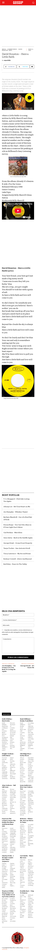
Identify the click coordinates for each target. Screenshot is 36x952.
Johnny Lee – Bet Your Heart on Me (16, 506)
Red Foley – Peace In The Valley (15, 564)
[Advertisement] (18, 24)
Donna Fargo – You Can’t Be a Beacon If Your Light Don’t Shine (17, 526)
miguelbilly (7, 60)
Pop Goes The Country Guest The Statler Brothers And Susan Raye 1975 (9, 822)
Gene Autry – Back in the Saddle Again (18, 537)
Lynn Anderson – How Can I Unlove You (26, 787)
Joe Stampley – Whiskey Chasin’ (15, 512)
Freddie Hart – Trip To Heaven (27, 892)
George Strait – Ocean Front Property (17, 543)
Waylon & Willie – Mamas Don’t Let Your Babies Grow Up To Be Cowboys (8, 893)
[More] (32, 66)
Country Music (12, 49)
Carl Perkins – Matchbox (12, 532)
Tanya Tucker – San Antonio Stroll (16, 548)
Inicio (4, 49)
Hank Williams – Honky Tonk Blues (26, 720)
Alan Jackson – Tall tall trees (9, 786)
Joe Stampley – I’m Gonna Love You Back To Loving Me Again (9, 668)
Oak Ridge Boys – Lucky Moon (26, 754)
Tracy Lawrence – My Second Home (17, 553)
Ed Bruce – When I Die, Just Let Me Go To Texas (26, 820)
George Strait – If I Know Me (27, 666)
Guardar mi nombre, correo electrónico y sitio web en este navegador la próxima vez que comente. (17, 632)
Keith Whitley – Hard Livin (7, 720)
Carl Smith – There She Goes (26, 856)
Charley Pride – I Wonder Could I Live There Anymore (8, 858)
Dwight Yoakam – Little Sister (8, 754)
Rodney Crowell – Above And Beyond (17, 559)
